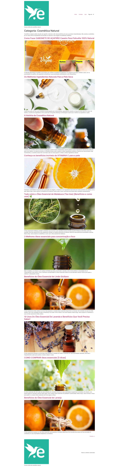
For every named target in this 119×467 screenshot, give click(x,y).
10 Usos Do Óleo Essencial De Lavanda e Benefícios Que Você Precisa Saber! (57, 317)
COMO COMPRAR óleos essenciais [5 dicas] (45, 357)
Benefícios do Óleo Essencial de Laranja (43, 397)
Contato (81, 14)
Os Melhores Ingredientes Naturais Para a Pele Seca (48, 77)
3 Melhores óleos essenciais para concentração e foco (49, 236)
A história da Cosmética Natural (39, 115)
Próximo (92, 436)
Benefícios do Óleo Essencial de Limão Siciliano (46, 276)
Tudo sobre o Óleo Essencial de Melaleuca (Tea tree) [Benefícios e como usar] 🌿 (58, 195)
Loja (85, 14)
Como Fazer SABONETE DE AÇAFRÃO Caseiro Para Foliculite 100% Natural (59, 38)
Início (75, 14)
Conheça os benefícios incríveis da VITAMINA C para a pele (52, 155)
